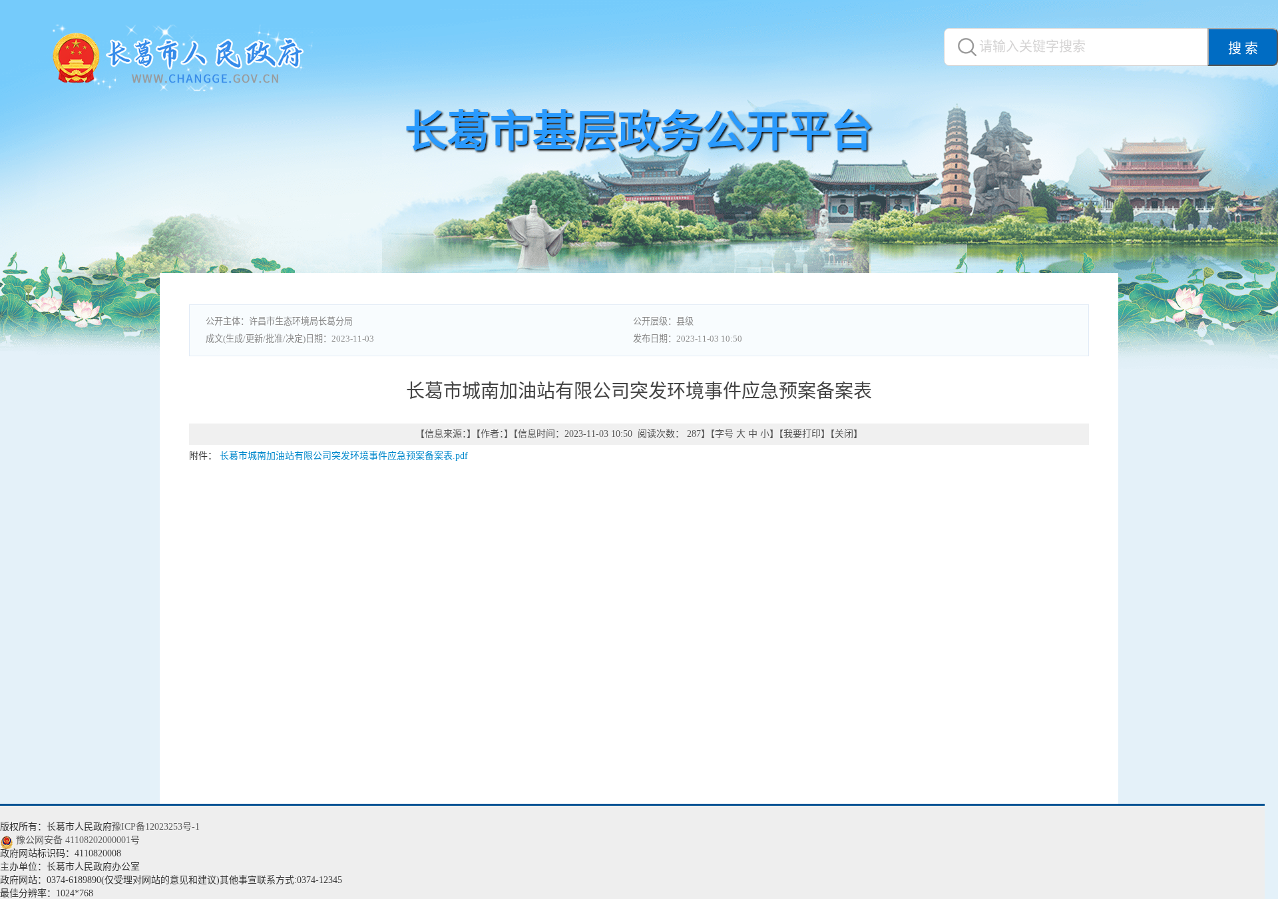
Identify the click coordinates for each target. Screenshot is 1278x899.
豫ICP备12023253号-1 (156, 827)
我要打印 (802, 434)
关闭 (844, 434)
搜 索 (1243, 48)
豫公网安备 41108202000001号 (78, 840)
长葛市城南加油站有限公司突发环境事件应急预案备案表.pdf (344, 456)
